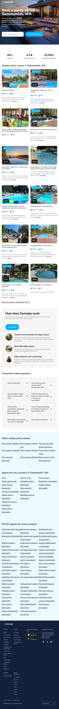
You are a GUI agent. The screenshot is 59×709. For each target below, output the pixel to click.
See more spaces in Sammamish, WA (15, 302)
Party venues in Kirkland (29, 450)
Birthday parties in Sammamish (8, 544)
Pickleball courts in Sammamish (27, 483)
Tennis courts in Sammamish (26, 490)
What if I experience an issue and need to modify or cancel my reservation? (40, 397)
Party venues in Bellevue (11, 443)
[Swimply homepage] (29, 2)
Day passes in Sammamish (25, 565)
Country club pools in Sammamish (9, 558)
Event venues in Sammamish (26, 572)
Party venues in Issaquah (11, 450)
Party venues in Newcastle (7, 459)
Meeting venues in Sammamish (8, 585)
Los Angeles (16, 677)
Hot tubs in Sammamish (10, 491)
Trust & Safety (7, 660)
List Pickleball (17, 637)
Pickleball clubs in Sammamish (8, 592)
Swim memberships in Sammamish (28, 606)
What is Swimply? (13, 383)
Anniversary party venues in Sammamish (11, 531)
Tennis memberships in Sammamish (10, 613)
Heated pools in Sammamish (7, 496)
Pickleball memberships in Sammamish (29, 592)
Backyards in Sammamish (48, 481)
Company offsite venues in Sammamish (47, 544)
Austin (15, 687)
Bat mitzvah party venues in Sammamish (48, 538)
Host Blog (6, 644)
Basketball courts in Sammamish (27, 496)
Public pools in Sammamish (7, 510)
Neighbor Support (8, 675)
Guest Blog (6, 642)
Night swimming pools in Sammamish (29, 585)
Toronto (15, 694)
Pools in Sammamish (9, 481)
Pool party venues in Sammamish (46, 592)
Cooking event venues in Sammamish (10, 551)
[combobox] (13, 34)
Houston (16, 689)
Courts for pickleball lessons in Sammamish (47, 558)
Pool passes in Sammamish (7, 599)
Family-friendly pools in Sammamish (47, 572)
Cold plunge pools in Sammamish (9, 503)
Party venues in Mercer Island (47, 452)
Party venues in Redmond (29, 457)
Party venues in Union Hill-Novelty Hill (47, 459)
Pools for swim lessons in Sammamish (29, 599)
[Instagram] (51, 642)
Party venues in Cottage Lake (28, 445)
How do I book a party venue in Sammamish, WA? (15, 396)
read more (14, 101)
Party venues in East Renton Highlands (46, 445)
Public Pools (6, 669)
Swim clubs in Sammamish (7, 606)
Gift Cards (6, 639)
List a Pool (16, 632)
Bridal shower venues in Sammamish (29, 544)
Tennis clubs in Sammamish (44, 606)
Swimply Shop (7, 635)
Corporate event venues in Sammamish (28, 551)
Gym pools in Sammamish (29, 577)
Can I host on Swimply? (39, 420)
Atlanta (15, 684)
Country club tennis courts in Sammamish (28, 558)
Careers (5, 632)
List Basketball (17, 639)
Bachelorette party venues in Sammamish (47, 531)
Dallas (15, 692)
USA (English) (46, 703)
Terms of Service (7, 700)
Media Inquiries (7, 637)
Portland (16, 682)
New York (16, 679)
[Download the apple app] (32, 634)
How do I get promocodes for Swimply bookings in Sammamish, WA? (40, 409)
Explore (5, 666)
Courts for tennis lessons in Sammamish (10, 565)
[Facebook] (43, 642)
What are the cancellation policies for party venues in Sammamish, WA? (15, 410)
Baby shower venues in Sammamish (28, 531)
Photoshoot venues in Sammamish (46, 585)
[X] (47, 642)
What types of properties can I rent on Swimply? (16, 421)
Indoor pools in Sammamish (7, 486)
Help (5, 657)
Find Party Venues (35, 34)
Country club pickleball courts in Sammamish (47, 551)
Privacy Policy (16, 700)
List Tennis (16, 635)
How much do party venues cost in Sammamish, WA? (38, 385)
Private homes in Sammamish (45, 486)
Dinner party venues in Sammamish (47, 565)
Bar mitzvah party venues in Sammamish (29, 538)
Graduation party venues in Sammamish (10, 578)
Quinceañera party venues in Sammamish (47, 599)
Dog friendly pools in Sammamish (9, 572)
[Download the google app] (32, 638)
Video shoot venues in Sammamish (28, 613)
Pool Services (7, 651)
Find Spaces (13, 327)
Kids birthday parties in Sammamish (47, 578)
